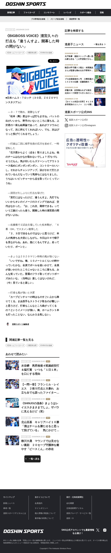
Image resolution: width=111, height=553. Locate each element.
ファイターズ (29, 12)
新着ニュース (9, 503)
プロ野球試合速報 (38, 19)
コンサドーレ (49, 12)
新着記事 (11, 12)
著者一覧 (7, 508)
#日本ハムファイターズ (15, 53)
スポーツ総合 (85, 12)
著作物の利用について (44, 518)
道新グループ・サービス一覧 (78, 513)
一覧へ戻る (34, 459)
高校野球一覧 (74, 19)
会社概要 (70, 503)
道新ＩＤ (70, 518)
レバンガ (67, 12)
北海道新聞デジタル (74, 508)
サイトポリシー (41, 508)
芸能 (102, 12)
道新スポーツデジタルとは (14, 513)
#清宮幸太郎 (32, 53)
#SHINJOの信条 (46, 53)
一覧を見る (98, 44)
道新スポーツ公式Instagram (82, 125)
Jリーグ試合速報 (57, 19)
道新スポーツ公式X (78, 120)
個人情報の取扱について (45, 513)
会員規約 (38, 503)
